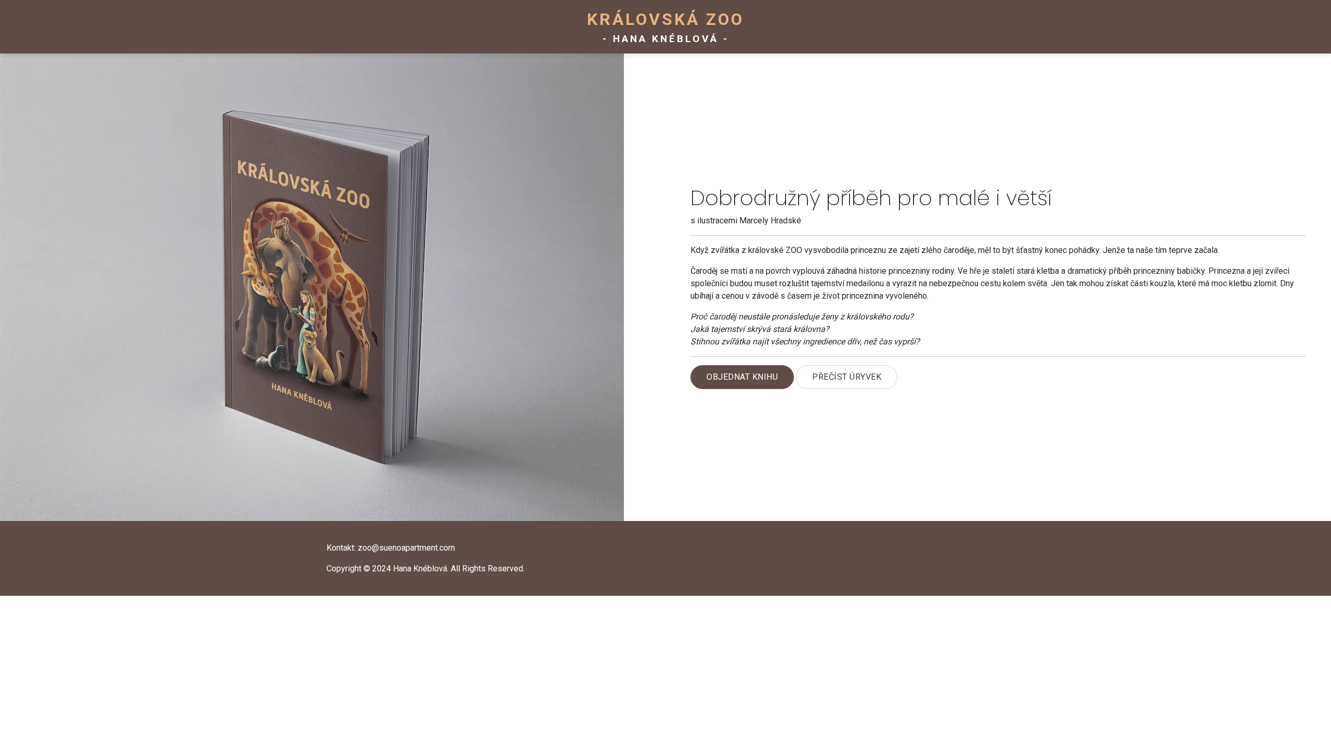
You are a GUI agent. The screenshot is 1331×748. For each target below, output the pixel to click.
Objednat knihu (742, 377)
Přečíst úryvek (846, 377)
